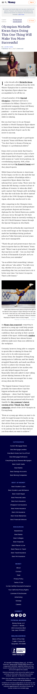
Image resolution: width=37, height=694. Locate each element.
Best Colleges (18, 538)
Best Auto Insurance (18, 501)
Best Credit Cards (18, 464)
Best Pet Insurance (18, 556)
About (18, 568)
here (27, 688)
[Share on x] (16, 615)
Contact (19, 571)
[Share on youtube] (24, 615)
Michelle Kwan (25, 82)
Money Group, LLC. (20, 662)
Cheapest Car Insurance (18, 505)
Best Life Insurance (18, 512)
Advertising (18, 597)
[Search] (6, 2)
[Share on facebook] (12, 615)
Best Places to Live (18, 545)
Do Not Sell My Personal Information (18, 586)
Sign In (32, 2)
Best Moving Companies (18, 475)
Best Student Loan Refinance (18, 490)
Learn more (21, 14)
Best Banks (18, 468)
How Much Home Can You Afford (18, 453)
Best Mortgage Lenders (18, 449)
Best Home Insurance (18, 508)
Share (32, 20)
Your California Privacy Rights (18, 590)
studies (32, 336)
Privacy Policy (18, 579)
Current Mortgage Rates (18, 446)
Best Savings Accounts (18, 471)
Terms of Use (18, 582)
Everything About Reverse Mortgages (18, 460)
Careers (18, 604)
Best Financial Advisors (18, 519)
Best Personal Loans (18, 497)
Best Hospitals (18, 542)
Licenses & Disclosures (19, 593)
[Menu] (3, 2)
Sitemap (18, 601)
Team (18, 575)
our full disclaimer (25, 680)
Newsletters (18, 531)
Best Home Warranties (18, 516)
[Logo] (11, 2)
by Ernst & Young (23, 164)
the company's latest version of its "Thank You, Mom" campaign (16, 404)
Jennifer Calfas (8, 47)
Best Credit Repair (18, 494)
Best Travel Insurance (18, 553)
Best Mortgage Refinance (18, 457)
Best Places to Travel (18, 549)
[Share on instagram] (20, 615)
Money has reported (13, 325)
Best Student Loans (18, 486)
